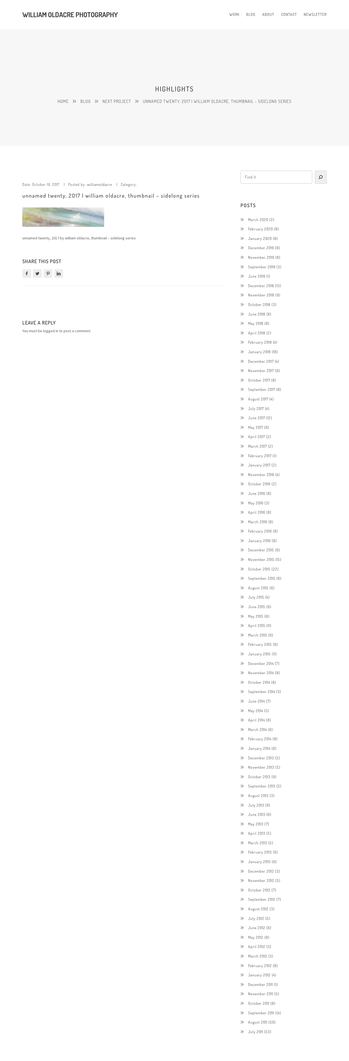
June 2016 (256, 493)
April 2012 (256, 946)
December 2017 (261, 361)
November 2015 (261, 559)
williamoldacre (99, 184)
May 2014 (255, 710)
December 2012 (261, 871)
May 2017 (255, 427)
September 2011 (261, 1013)
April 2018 (256, 333)
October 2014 (259, 682)
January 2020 (260, 238)
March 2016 (257, 521)
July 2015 (256, 597)
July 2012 (256, 918)
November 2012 (261, 880)
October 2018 (259, 304)
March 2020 (258, 219)
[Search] (321, 177)
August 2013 (258, 795)
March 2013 (257, 842)
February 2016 (260, 531)
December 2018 (261, 285)
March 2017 (257, 446)
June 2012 (256, 927)
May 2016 (255, 503)
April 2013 (256, 833)
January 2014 (259, 748)
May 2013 (255, 824)
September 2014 (261, 691)
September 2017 (261, 389)
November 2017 (261, 370)
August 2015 (258, 588)
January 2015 (259, 654)
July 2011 (255, 1031)
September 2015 (261, 578)
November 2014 (261, 672)
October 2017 (259, 380)
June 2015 (256, 606)
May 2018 (255, 323)
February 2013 (260, 852)
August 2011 (257, 1022)
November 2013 (261, 767)
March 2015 (257, 635)
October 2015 (259, 569)
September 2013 (261, 786)
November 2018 (261, 295)
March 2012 (257, 956)
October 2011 (258, 1003)
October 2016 (259, 484)
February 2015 (260, 644)
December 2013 (261, 758)
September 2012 (261, 899)
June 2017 (256, 417)
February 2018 (260, 342)
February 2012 (260, 965)
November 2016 (261, 474)
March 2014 (257, 729)
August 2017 (258, 399)
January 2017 (259, 465)
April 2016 (256, 512)
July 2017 (256, 408)
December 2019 (261, 247)
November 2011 (260, 993)
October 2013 (259, 776)
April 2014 (256, 720)
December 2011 (260, 984)
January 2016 (259, 540)
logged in (50, 330)
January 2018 (259, 351)
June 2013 (256, 814)
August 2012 (258, 909)
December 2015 (261, 550)
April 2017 (256, 436)
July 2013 (256, 805)
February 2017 (260, 455)
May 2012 (255, 937)
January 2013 (259, 861)
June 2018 (256, 314)
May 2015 (255, 616)
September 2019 (261, 266)
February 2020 (260, 229)
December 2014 (261, 663)
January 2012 (259, 975)
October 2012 (259, 890)
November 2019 (261, 257)
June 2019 (256, 276)
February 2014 (260, 738)
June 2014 (256, 701)
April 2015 (256, 625)
